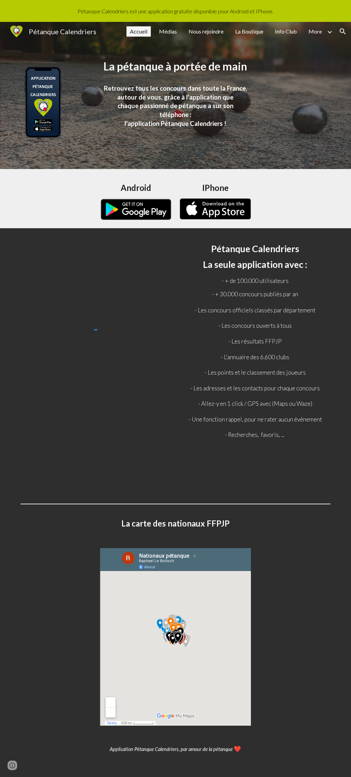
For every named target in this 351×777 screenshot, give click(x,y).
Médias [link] (168, 31)
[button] (343, 31)
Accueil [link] (138, 31)
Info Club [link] (286, 31)
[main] (175, 65)
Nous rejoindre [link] (206, 31)
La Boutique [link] (249, 31)
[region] (175, 11)
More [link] (315, 31)
